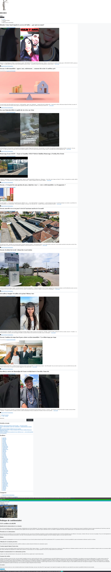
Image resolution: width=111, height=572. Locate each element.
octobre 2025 (4, 448)
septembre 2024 (5, 461)
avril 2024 (4, 466)
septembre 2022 (5, 485)
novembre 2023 (5, 471)
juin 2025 (4, 452)
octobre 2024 (4, 460)
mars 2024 (4, 467)
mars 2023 (4, 479)
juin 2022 (4, 489)
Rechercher (2, 418)
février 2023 (4, 480)
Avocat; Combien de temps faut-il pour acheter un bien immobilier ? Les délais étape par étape (28, 337)
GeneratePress (15, 496)
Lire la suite (57, 64)
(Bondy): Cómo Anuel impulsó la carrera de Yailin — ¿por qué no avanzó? (22, 25)
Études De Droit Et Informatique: (7, 66)
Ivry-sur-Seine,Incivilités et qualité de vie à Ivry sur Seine (17, 110)
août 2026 (4, 437)
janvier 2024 (4, 469)
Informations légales (6, 20)
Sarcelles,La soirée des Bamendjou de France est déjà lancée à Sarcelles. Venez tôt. (24, 371)
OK (61, 571)
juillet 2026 (4, 438)
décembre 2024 (5, 458)
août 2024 (4, 462)
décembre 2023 (5, 470)
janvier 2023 (4, 481)
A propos (4, 21)
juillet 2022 (4, 488)
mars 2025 (4, 455)
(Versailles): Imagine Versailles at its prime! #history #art (17, 293)
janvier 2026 (4, 445)
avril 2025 (4, 454)
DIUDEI (3, 13)
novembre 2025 (5, 447)
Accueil (3, 19)
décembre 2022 (5, 482)
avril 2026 (4, 442)
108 (3, 416)
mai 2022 (4, 490)
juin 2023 (4, 476)
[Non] (63, 571)
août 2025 (4, 450)
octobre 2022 (4, 484)
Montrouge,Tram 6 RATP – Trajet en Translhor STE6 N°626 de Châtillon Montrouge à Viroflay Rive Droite (32, 153)
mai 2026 (4, 441)
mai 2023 (4, 477)
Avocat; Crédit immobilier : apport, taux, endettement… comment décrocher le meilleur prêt (27, 68)
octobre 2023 (4, 472)
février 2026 (4, 444)
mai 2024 (4, 465)
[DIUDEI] (5, 10)
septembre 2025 (5, 449)
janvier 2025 (4, 457)
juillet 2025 (4, 451)
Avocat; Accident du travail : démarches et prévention (16, 250)
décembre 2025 (5, 446)
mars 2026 (4, 443)
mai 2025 (4, 453)
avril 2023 (4, 478)
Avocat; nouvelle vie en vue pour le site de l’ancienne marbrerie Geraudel (22, 208)
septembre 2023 (5, 473)
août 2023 (4, 474)
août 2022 (4, 486)
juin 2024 (4, 464)
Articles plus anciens (5, 414)
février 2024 (4, 468)
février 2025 (4, 456)
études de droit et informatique (7, 22)
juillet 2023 (4, 475)
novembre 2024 (5, 459)
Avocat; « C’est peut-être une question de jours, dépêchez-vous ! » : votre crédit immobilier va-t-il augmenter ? (33, 185)
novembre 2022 (5, 483)
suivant (6, 416)
